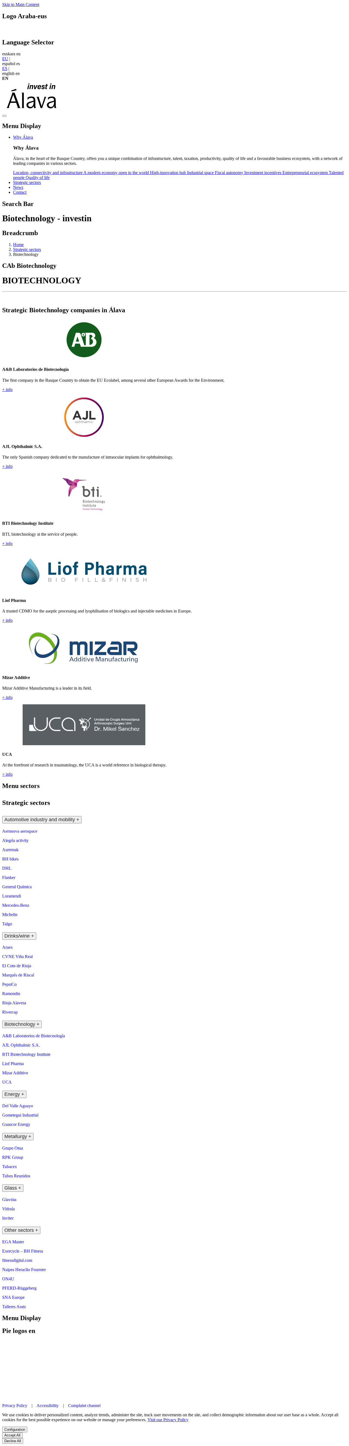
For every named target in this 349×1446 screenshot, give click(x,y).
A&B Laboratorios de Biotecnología (33, 1035)
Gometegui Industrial (20, 1115)
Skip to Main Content (20, 4)
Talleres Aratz (14, 1306)
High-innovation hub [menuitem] (168, 172)
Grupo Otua (12, 1148)
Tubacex (9, 1166)
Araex (7, 947)
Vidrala (8, 1208)
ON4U (8, 1279)
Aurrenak (10, 849)
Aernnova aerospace (19, 831)
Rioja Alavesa (14, 1003)
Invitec (8, 1218)
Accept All (12, 1435)
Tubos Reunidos (16, 1176)
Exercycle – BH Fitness (22, 1251)
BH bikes (10, 859)
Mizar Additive (15, 1073)
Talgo (7, 923)
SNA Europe (13, 1297)
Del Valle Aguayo (17, 1106)
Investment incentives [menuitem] (263, 172)
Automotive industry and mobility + (41, 819)
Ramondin (11, 993)
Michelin (9, 914)
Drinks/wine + (19, 936)
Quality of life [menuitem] (38, 177)
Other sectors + (21, 1230)
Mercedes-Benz (15, 905)
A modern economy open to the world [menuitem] (116, 172)
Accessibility (48, 1405)
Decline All (12, 1441)
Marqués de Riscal (18, 975)
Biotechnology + (22, 1024)
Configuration (14, 1429)
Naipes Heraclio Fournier (24, 1269)
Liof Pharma (13, 1063)
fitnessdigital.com (17, 1260)
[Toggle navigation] (4, 116)
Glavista (9, 1199)
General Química (17, 886)
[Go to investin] (32, 109)
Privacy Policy (15, 1405)
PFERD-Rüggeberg (19, 1288)
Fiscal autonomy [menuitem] (229, 172)
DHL (6, 868)
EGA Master (13, 1241)
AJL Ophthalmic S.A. (21, 1045)
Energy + (14, 1094)
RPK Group (12, 1157)
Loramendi (11, 896)
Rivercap (10, 1012)
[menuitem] (23, 137)
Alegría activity (15, 840)
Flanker (8, 877)
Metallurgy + (17, 1136)
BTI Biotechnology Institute (26, 1054)
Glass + (12, 1188)
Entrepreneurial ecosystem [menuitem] (305, 172)
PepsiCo (9, 984)
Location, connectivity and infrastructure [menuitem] (48, 172)
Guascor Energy (16, 1124)
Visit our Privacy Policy (168, 1419)
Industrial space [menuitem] (201, 172)
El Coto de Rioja (16, 965)
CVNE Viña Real (17, 956)
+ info (7, 389)
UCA (7, 1082)
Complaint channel (84, 1405)
